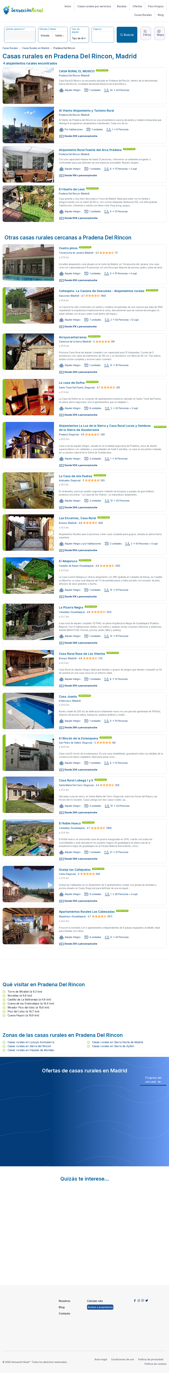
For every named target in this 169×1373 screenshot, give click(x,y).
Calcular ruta (95, 1301)
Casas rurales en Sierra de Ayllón (112, 1046)
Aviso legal (101, 1359)
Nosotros (64, 1301)
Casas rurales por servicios (94, 6)
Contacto (64, 1313)
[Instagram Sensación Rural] (138, 1300)
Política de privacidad (150, 1359)
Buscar (129, 35)
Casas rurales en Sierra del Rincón (29, 1046)
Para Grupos (155, 6)
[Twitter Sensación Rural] (146, 1300)
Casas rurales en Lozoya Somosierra (30, 1042)
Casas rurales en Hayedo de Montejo (30, 1050)
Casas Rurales (10, 48)
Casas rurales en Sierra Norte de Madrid (117, 1042)
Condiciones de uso (122, 1359)
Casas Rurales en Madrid (35, 48)
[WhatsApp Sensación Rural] (142, 1300)
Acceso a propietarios (100, 1307)
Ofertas (137, 6)
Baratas (121, 6)
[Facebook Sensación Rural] (135, 1300)
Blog (161, 15)
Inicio (68, 6)
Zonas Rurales (143, 15)
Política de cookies (156, 1363)
